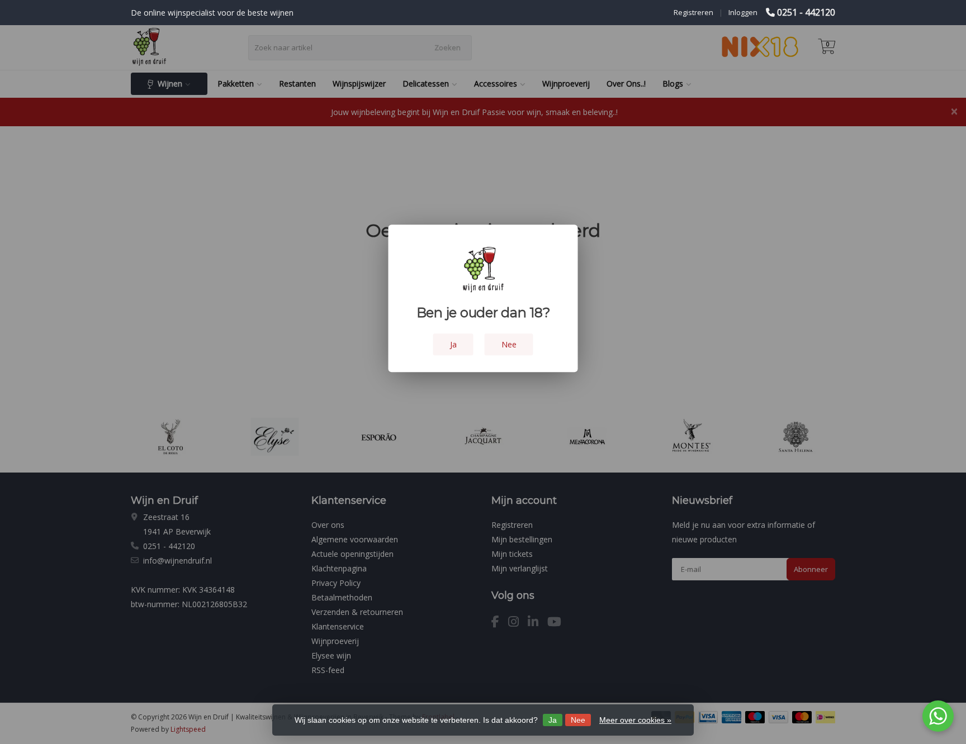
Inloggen (742, 12)
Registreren (693, 12)
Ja (552, 720)
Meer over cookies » (635, 720)
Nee (578, 720)
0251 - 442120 (806, 12)
